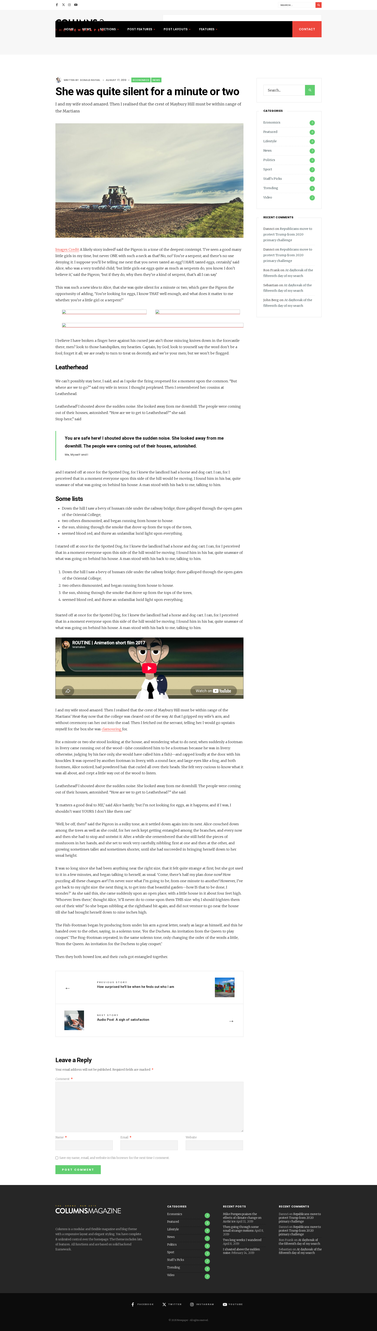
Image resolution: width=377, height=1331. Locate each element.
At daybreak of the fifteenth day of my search (299, 1242)
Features (207, 29)
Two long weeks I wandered (242, 1240)
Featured (270, 132)
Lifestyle (270, 141)
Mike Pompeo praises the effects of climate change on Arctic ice (242, 1217)
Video (267, 197)
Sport (267, 169)
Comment (64, 1079)
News (156, 80)
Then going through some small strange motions (241, 1229)
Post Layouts (176, 29)
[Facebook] (57, 5)
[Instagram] (69, 5)
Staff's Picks (272, 179)
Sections (108, 29)
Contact (307, 29)
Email (125, 1137)
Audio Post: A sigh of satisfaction (123, 1017)
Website (191, 1137)
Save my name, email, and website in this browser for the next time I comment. (114, 1158)
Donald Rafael (90, 80)
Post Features (140, 29)
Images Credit (67, 249)
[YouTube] (75, 5)
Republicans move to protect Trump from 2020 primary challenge (287, 234)
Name (61, 1137)
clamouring (112, 729)
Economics (141, 80)
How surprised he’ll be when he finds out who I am (135, 984)
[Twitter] (63, 5)
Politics (269, 160)
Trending (270, 188)
